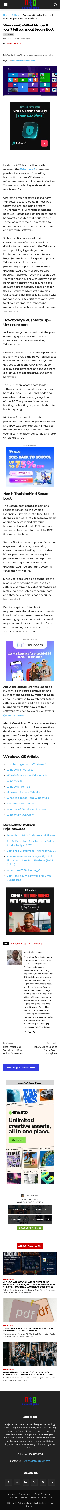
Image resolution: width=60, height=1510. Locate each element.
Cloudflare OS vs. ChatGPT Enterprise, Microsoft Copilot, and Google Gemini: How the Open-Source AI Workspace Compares (29, 1284)
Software (16, 15)
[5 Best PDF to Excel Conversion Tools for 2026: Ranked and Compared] (30, 1310)
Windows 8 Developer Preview (26, 809)
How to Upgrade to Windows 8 (26, 764)
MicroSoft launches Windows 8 (27, 775)
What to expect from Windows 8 (28, 797)
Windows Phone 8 (18, 786)
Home (6, 15)
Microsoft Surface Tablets (23, 792)
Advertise (11, 1494)
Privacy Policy (25, 1494)
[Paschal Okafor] (14, 992)
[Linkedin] (36, 50)
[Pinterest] (21, 50)
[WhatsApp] (28, 50)
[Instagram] (17, 1482)
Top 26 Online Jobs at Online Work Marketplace (45, 1050)
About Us (35, 1497)
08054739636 (36, 1454)
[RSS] (34, 1482)
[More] (43, 50)
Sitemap (24, 1497)
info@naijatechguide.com (36, 1460)
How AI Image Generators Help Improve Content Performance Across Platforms (28, 1373)
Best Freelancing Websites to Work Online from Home (13, 1050)
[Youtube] (51, 1482)
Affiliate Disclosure (42, 1494)
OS (25, 944)
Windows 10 (14, 780)
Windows (37, 944)
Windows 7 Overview (20, 814)
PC (29, 944)
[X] (14, 50)
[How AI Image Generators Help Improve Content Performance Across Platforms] (30, 1354)
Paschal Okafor (13, 44)
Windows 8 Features (20, 769)
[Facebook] (6, 50)
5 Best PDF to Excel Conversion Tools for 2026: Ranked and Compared (28, 1329)
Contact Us (47, 1497)
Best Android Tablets (20, 803)
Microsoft (16, 944)
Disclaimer (13, 1497)
